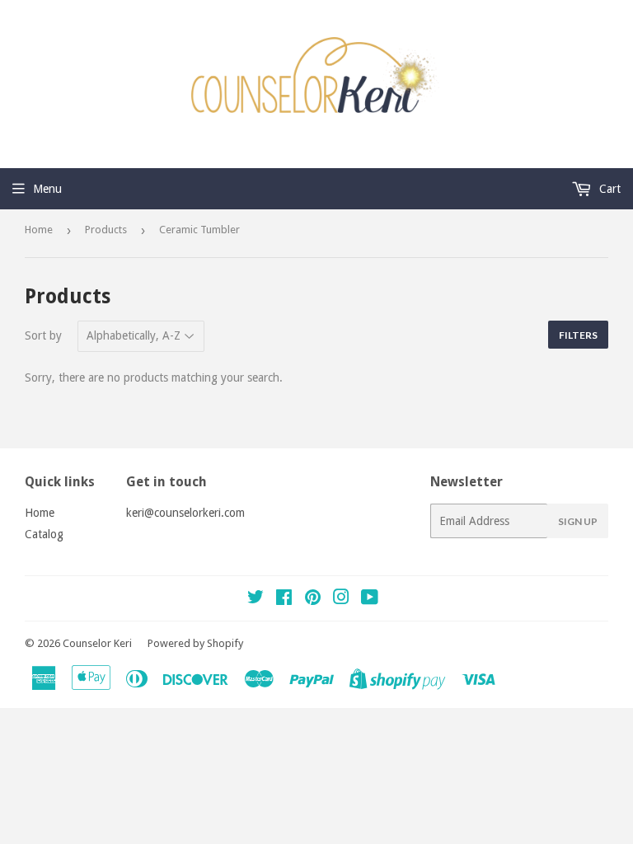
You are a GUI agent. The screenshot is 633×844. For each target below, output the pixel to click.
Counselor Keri (97, 643)
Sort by (43, 335)
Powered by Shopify (195, 643)
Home (39, 229)
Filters (578, 335)
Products (106, 229)
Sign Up (578, 521)
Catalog (44, 534)
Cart (608, 188)
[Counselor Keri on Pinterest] (312, 599)
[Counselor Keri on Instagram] (341, 599)
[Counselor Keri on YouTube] (369, 599)
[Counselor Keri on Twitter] (255, 599)
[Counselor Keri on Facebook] (284, 599)
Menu (47, 188)
